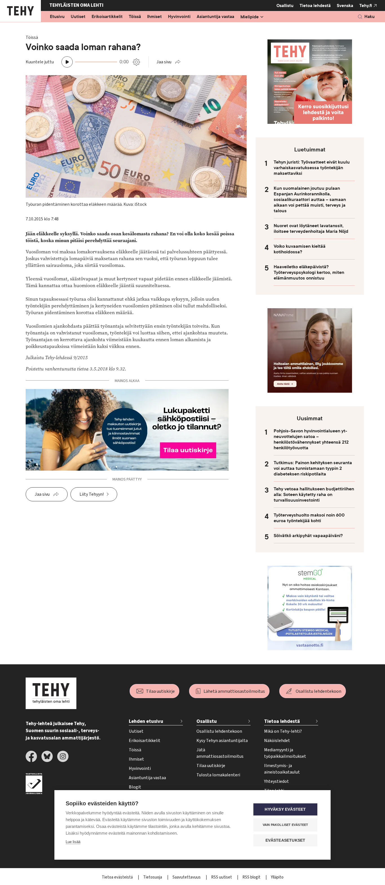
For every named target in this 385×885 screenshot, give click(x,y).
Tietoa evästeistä (118, 877)
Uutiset (78, 17)
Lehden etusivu (146, 721)
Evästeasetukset (285, 840)
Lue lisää (73, 842)
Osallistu (284, 5)
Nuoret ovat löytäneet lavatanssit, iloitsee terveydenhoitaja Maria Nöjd (311, 228)
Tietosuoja (153, 877)
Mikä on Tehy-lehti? (283, 731)
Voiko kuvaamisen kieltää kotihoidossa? (300, 249)
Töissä (135, 17)
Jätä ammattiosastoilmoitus (220, 753)
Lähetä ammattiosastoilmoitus (234, 691)
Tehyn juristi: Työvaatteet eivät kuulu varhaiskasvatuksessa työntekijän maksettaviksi (312, 167)
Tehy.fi (365, 5)
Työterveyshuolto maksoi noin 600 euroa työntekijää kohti (309, 518)
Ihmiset (154, 17)
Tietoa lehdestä (315, 5)
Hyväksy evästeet (285, 809)
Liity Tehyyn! (91, 494)
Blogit (135, 787)
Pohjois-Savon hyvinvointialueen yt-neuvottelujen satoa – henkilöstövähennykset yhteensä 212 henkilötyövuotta (311, 439)
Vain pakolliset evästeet (285, 824)
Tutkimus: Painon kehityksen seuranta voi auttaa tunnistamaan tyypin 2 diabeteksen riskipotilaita (313, 468)
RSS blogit (251, 877)
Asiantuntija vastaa (215, 17)
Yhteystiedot (276, 781)
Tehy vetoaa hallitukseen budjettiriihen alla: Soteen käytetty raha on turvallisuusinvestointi (314, 494)
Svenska (345, 5)
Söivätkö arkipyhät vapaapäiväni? (308, 535)
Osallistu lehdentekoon (318, 691)
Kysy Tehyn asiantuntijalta (222, 741)
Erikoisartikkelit (107, 17)
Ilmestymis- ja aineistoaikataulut (282, 769)
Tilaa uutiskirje (160, 691)
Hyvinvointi (179, 17)
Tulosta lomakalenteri (218, 775)
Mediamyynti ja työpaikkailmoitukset (285, 753)
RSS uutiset (222, 877)
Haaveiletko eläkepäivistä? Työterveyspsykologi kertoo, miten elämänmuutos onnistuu (309, 272)
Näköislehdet (277, 741)
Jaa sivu (163, 62)
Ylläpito (277, 877)
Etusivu (57, 17)
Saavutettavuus (187, 877)
